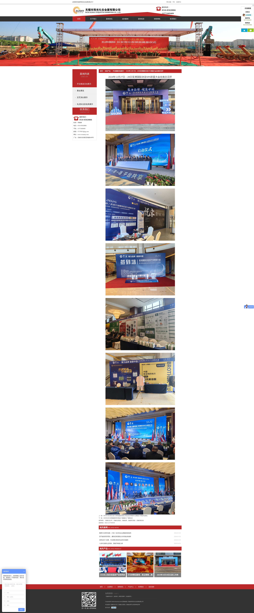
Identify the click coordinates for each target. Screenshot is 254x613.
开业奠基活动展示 (84, 84)
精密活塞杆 (122, 596)
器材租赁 (141, 19)
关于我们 (93, 19)
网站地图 (168, 2)
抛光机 (116, 596)
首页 (78, 19)
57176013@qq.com (83, 131)
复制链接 (124, 601)
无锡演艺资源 (131, 520)
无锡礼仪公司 (108, 520)
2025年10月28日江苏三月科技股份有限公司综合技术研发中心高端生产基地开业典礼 (125, 515)
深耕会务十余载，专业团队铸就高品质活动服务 (113, 540)
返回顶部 (151, 587)
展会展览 (80, 91)
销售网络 (157, 19)
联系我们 (173, 19)
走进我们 (110, 587)
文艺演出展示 (82, 97)
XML (174, 2)
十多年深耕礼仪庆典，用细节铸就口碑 (111, 543)
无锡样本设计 (109, 596)
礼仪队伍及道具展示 (85, 104)
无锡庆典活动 (140, 520)
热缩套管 (128, 596)
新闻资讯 (109, 19)
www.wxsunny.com (83, 134)
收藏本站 (178, 2)
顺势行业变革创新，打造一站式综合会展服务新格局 (115, 533)
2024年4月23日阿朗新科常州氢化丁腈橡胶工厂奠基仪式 (118, 518)
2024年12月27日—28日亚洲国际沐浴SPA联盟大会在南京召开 (144, 71)
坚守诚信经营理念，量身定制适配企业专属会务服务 (115, 536)
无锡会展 (124, 520)
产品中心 (131, 587)
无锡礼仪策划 (117, 520)
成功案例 (125, 19)
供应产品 (108, 71)
